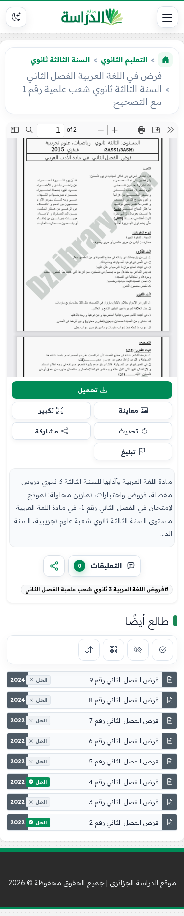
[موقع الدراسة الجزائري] (92, 17)
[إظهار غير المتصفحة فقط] (138, 650)
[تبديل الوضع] (16, 17)
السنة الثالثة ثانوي (60, 59)
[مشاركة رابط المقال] (54, 566)
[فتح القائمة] (167, 17)
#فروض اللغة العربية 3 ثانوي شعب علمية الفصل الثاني (97, 589)
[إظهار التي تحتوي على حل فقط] (162, 650)
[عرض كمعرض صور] (113, 650)
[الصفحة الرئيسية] (165, 59)
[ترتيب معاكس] (89, 650)
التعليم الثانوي (124, 59)
